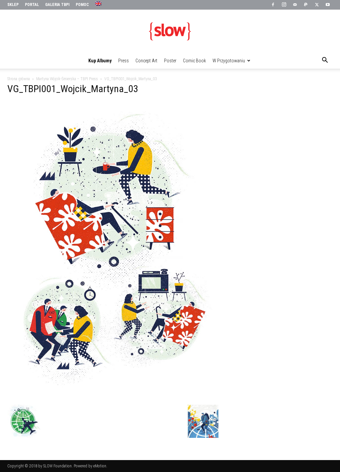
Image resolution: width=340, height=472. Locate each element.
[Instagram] (284, 5)
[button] (325, 61)
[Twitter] (317, 5)
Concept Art (146, 60)
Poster (170, 60)
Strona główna (18, 79)
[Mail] (295, 5)
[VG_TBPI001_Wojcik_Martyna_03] (113, 397)
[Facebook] (273, 5)
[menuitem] (99, 4)
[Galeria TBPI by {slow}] (170, 31)
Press (123, 60)
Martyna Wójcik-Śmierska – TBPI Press (67, 79)
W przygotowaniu (228, 60)
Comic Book (194, 60)
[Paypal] (306, 5)
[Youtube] (328, 5)
